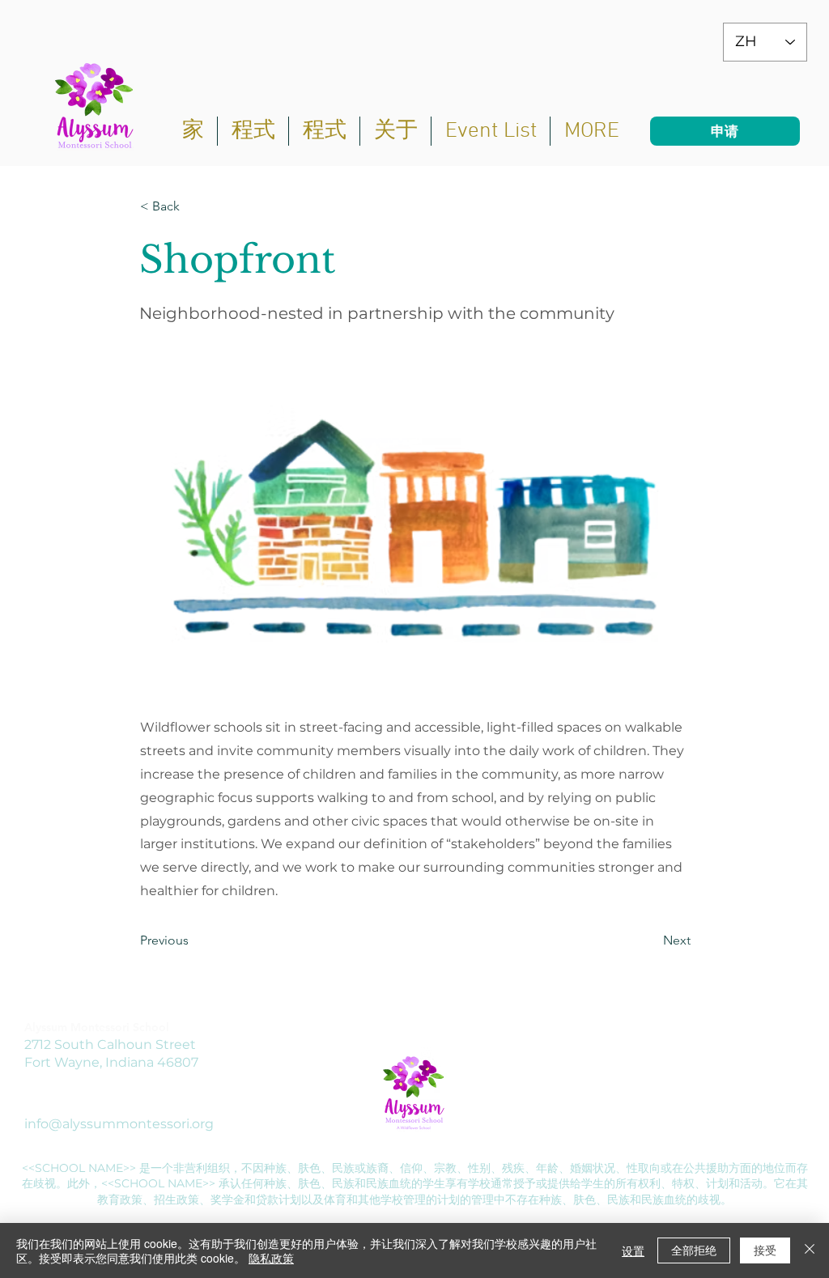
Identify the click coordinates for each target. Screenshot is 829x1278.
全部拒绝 (693, 1250)
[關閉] (809, 1250)
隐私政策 (271, 1258)
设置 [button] (633, 1250)
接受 (765, 1250)
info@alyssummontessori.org (119, 1124)
